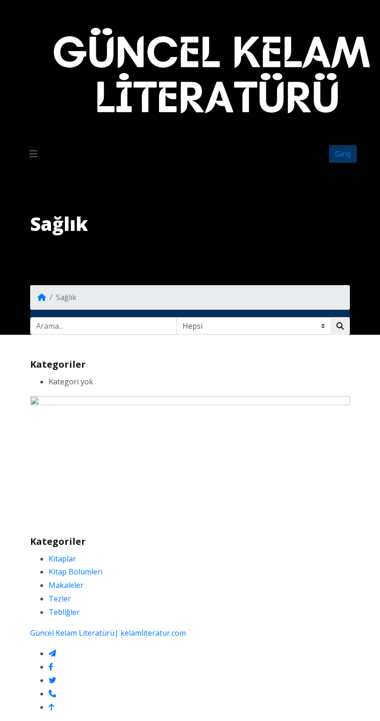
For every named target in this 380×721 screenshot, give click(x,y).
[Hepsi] (190, 326)
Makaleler (66, 585)
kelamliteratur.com (153, 633)
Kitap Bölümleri (75, 572)
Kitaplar (62, 559)
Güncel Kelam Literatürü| (74, 633)
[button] (33, 154)
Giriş (343, 154)
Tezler (60, 598)
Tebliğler (64, 612)
